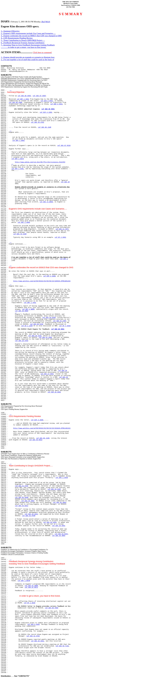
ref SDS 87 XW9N (31, 586)
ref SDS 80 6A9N (21, 497)
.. (10, 90)
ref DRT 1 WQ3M (24, 581)
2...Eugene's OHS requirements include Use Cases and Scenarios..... (28, 33)
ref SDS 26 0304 (49, 522)
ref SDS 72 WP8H (46, 202)
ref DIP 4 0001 (47, 101)
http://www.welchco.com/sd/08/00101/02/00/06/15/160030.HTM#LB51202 (41, 281)
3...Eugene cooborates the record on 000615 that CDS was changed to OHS (31, 36)
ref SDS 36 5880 (21, 311)
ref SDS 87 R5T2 (31, 587)
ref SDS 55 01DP (54, 489)
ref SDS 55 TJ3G (62, 646)
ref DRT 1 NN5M (28, 309)
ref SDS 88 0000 (24, 96)
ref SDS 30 (65, 182)
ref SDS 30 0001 (58, 526)
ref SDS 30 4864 (27, 501)
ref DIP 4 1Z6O (46, 112)
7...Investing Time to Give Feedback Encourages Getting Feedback (28, 45)
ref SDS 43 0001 (31, 514)
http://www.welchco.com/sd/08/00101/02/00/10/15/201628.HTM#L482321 (41, 428)
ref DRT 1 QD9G (24, 222)
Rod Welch (45, 22)
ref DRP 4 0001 (56, 104)
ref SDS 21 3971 (62, 229)
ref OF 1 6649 (29, 603)
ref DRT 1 (64, 259)
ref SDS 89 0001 (48, 109)
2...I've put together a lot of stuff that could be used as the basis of (27, 59)
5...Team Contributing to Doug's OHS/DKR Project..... (23, 40)
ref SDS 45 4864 (59, 502)
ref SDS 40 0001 (37, 641)
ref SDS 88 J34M (44, 127)
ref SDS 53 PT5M (28, 516)
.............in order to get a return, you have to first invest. (23, 47)
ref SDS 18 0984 (54, 392)
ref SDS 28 (63, 377)
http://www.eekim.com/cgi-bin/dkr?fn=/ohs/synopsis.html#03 (40, 162)
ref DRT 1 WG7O (17, 159)
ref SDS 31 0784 (21, 486)
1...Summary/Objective (10, 31)
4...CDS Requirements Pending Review (17, 38)
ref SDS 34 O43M (49, 317)
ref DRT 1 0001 (23, 99)
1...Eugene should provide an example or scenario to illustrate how (28, 57)
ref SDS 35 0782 (37, 122)
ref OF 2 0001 (60, 237)
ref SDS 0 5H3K (33, 624)
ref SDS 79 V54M (19, 234)
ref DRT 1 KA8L (17, 169)
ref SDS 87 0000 (39, 96)
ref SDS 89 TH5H (51, 608)
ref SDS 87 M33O (63, 145)
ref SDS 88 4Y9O (36, 324)
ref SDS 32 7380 (59, 321)
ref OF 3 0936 (64, 326)
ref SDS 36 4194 (34, 336)
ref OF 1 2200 (27, 326)
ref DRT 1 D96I (18, 140)
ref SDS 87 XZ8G (45, 337)
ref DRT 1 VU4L (30, 302)
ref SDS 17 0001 (47, 374)
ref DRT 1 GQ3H (62, 477)
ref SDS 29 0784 (21, 341)
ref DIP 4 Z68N (49, 276)
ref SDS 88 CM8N (15, 102)
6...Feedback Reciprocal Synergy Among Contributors (22, 43)
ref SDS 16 (62, 370)
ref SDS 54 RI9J (35, 440)
